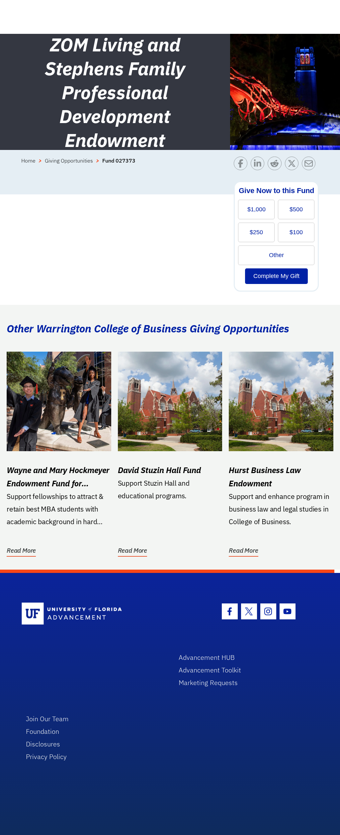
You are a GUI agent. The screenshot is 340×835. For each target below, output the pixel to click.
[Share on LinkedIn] (259, 165)
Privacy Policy (46, 756)
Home (28, 160)
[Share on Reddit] (276, 165)
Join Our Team (47, 718)
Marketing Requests (208, 682)
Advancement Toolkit (210, 669)
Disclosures (43, 743)
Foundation (42, 731)
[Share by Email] (310, 165)
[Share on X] (293, 165)
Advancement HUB (207, 657)
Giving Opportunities (69, 160)
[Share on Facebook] (242, 165)
